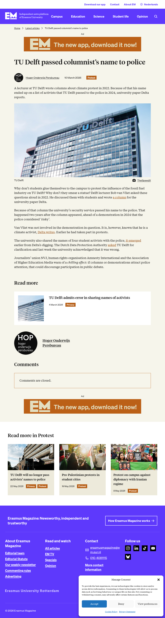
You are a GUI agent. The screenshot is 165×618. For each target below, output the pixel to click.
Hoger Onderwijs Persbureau (42, 78)
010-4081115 (98, 558)
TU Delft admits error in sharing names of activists (89, 298)
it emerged (133, 240)
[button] (158, 579)
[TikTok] (145, 548)
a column (119, 197)
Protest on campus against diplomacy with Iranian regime (131, 479)
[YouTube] (153, 548)
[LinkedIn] (136, 548)
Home (17, 28)
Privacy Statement (127, 611)
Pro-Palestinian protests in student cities (81, 477)
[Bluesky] (128, 557)
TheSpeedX (144, 180)
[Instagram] (128, 548)
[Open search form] (156, 16)
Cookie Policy (111, 611)
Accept (94, 604)
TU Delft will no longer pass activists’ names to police (29, 477)
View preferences (147, 604)
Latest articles (32, 28)
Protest (91, 77)
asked (112, 245)
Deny (121, 604)
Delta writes (46, 232)
